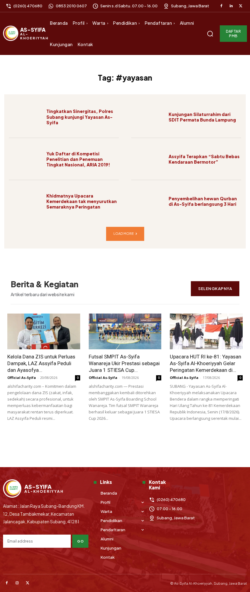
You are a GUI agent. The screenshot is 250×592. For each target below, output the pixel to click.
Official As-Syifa (21, 377)
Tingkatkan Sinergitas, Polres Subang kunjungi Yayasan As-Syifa (79, 116)
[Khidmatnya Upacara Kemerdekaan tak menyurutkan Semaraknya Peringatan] (25, 201)
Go (80, 541)
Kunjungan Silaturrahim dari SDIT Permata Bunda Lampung (202, 116)
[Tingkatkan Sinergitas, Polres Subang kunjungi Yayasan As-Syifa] (25, 116)
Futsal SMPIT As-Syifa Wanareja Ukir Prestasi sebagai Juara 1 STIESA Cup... (124, 363)
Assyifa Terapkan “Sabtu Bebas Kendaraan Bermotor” (204, 159)
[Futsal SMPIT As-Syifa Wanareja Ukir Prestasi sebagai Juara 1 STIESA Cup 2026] (125, 332)
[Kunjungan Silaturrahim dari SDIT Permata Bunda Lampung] (147, 116)
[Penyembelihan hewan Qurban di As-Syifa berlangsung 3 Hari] (147, 201)
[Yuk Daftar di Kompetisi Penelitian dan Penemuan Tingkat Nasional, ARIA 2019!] (25, 159)
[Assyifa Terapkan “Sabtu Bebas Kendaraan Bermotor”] (147, 159)
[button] (210, 33)
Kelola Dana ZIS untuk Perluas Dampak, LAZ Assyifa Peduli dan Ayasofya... (41, 363)
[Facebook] (221, 6)
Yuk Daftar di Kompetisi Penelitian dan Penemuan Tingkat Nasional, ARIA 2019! (78, 159)
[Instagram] (17, 583)
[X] (240, 6)
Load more (123, 233)
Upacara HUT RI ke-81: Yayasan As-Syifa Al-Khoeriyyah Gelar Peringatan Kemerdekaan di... (205, 363)
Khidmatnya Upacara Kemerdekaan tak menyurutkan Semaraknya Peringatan (81, 201)
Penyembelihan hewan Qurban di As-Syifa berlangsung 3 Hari (203, 201)
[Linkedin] (231, 6)
